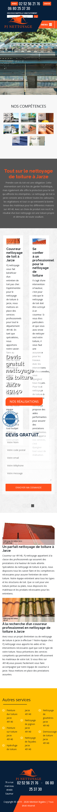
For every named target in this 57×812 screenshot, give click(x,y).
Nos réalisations (24, 401)
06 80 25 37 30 (29, 6)
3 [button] (32, 505)
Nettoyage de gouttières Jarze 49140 (48, 718)
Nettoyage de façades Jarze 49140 (30, 743)
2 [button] (28, 505)
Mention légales (37, 801)
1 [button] (24, 505)
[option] (13, 340)
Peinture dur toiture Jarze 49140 (12, 716)
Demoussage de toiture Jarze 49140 (49, 737)
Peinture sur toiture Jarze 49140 (12, 733)
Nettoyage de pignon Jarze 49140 (30, 726)
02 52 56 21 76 (26, 3)
